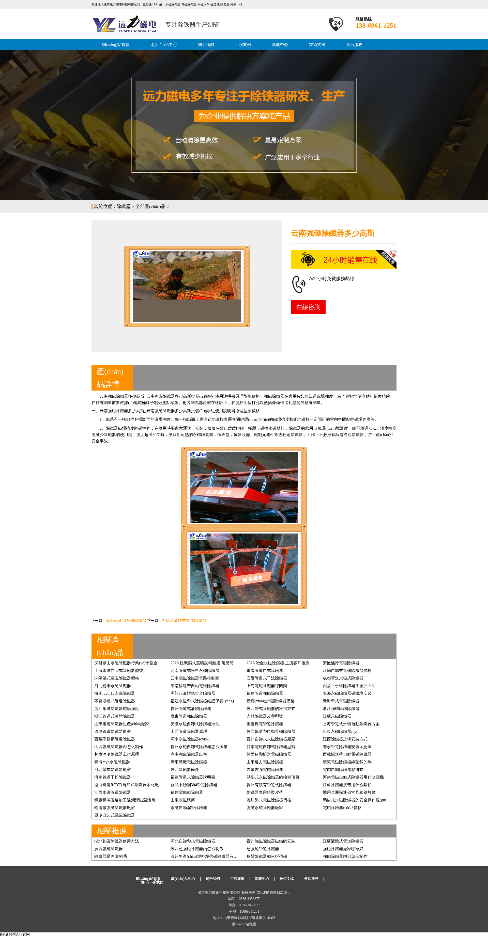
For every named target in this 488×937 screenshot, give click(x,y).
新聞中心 (280, 44)
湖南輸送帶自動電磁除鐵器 (195, 686)
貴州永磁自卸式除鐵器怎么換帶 (199, 747)
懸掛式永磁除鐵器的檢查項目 (273, 777)
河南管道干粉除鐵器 (112, 777)
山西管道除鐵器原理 (189, 731)
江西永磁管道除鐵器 (112, 792)
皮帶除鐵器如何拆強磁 (267, 856)
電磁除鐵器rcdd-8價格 (342, 807)
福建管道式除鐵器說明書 (193, 777)
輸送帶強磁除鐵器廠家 (114, 807)
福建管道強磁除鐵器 (265, 693)
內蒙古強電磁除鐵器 (265, 769)
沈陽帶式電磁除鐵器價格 (116, 678)
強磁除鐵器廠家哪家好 (343, 849)
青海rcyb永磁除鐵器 (112, 762)
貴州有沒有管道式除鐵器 (269, 785)
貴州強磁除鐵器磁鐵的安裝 (271, 841)
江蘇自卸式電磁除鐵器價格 (347, 670)
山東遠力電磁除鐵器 (265, 762)
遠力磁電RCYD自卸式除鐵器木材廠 (126, 785)
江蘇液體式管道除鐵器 (343, 841)
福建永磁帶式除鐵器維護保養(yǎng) (202, 701)
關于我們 (206, 44)
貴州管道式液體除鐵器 (191, 708)
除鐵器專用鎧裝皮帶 (265, 792)
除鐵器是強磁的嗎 (110, 856)
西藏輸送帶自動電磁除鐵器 (347, 754)
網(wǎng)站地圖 (244, 924)
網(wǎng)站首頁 (116, 44)
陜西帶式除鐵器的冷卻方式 (271, 708)
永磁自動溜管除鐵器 (189, 807)
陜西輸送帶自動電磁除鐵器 (271, 731)
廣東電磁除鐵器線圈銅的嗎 (347, 762)
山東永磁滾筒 (183, 800)
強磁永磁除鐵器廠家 (265, 807)
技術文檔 (317, 44)
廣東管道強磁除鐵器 (189, 716)
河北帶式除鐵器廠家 (112, 769)
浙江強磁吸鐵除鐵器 (341, 708)
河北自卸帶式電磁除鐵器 (193, 841)
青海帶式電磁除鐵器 (341, 701)
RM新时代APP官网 (15, 934)
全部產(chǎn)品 (150, 206)
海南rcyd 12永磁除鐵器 (126, 620)
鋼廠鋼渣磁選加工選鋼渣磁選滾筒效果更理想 (135, 800)
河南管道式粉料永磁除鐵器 (195, 670)
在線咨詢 (308, 307)
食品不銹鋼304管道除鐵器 (194, 785)
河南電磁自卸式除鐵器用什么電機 (353, 777)
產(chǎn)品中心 (163, 44)
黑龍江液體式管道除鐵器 (184, 620)
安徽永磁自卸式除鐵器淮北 (195, 724)
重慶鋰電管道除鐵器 (265, 724)
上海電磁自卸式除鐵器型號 (118, 670)
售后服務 (354, 44)
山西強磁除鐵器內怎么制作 (118, 747)
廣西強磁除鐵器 (108, 849)
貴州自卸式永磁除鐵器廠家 (271, 739)
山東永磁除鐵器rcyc (340, 731)
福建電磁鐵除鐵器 (187, 792)
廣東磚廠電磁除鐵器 (189, 762)
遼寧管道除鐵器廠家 (112, 731)
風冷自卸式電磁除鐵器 (114, 815)
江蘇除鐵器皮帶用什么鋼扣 (347, 785)
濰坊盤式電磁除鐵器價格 (269, 800)
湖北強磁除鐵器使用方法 (116, 841)
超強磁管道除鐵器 (263, 849)
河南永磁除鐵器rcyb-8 (190, 739)
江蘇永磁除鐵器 (337, 716)
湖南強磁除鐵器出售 (189, 754)
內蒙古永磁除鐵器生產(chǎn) (348, 686)
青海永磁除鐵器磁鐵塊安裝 (347, 693)
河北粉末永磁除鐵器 (112, 686)
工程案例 (243, 44)
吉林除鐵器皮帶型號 (265, 716)
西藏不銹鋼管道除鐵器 (114, 739)
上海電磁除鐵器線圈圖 (267, 686)
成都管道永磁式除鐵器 (343, 678)
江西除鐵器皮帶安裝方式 (345, 739)
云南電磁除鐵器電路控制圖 (195, 678)
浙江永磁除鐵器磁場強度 (116, 708)
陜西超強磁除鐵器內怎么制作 (197, 849)
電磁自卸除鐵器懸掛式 (343, 769)
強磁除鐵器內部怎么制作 (345, 856)
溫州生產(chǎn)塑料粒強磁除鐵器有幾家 (206, 856)
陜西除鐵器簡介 (185, 769)
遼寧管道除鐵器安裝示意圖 (347, 747)
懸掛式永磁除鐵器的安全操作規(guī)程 (357, 800)
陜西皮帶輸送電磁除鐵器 (269, 754)
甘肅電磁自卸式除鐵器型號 (271, 747)
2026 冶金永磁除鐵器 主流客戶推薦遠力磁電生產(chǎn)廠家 (299, 663)
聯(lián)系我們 (152, 882)
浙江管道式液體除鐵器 (114, 716)
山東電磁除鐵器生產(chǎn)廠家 (121, 724)
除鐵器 (123, 206)
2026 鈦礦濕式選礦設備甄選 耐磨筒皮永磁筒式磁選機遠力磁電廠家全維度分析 (241, 663)
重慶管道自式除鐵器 (265, 670)
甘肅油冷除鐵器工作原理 (116, 754)
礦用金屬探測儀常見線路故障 (349, 792)
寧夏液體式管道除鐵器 (114, 701)
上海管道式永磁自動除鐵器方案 (351, 724)
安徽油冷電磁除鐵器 (341, 663)
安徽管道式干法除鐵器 (267, 678)
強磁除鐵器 (165, 396)
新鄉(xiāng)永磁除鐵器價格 (271, 701)
